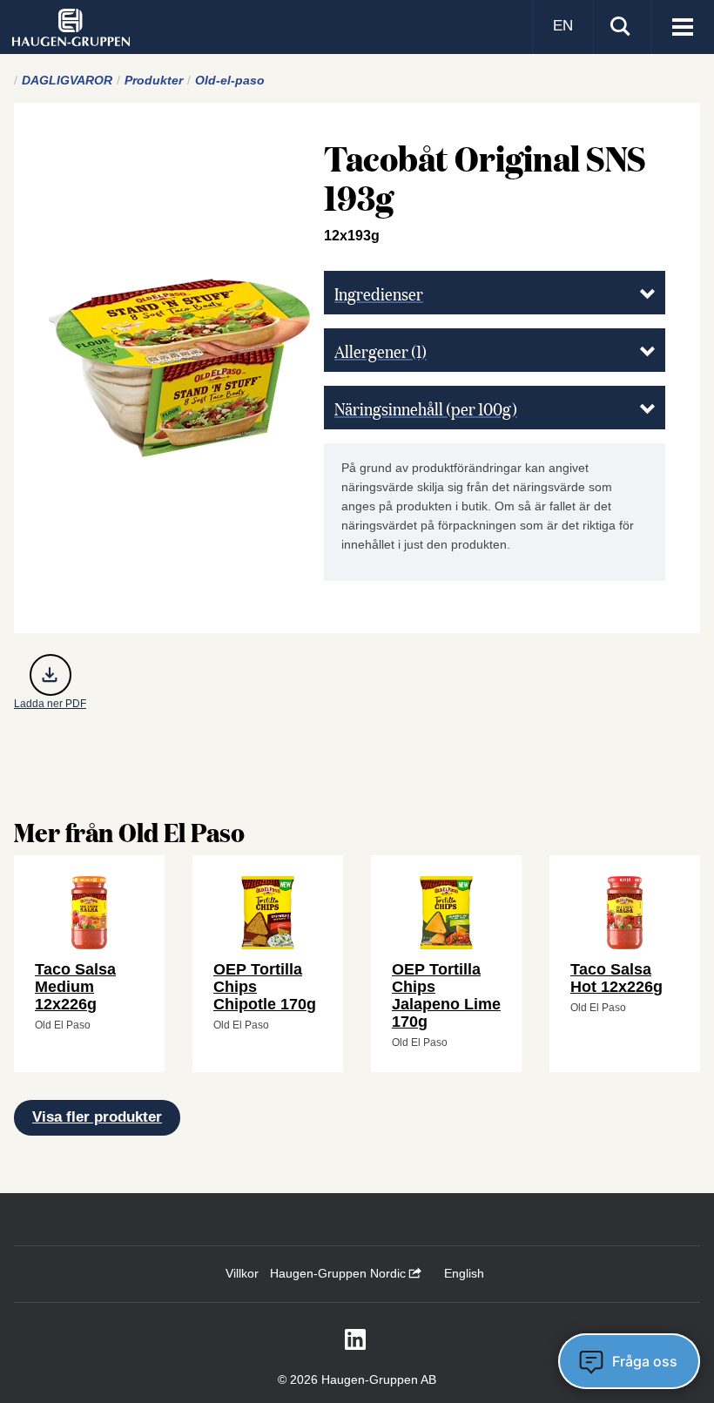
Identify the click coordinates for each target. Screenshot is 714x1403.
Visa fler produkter (97, 1117)
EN (563, 25)
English (464, 1273)
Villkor (242, 1273)
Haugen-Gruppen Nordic (339, 1273)
